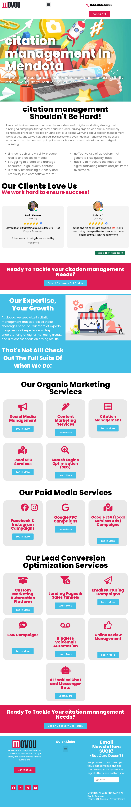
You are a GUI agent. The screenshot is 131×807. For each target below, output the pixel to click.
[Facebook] (13, 787)
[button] (48, 4)
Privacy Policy (117, 799)
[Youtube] (35, 787)
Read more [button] (33, 242)
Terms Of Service (98, 799)
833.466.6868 (101, 5)
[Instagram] (20, 787)
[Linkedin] (28, 787)
